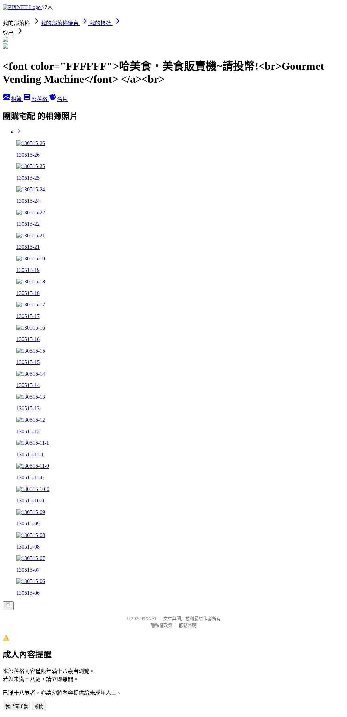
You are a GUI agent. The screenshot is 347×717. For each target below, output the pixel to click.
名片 (62, 99)
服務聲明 (188, 625)
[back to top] (8, 605)
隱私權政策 (161, 625)
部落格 (40, 99)
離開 (39, 706)
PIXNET (149, 618)
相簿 (17, 99)
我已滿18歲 (16, 706)
